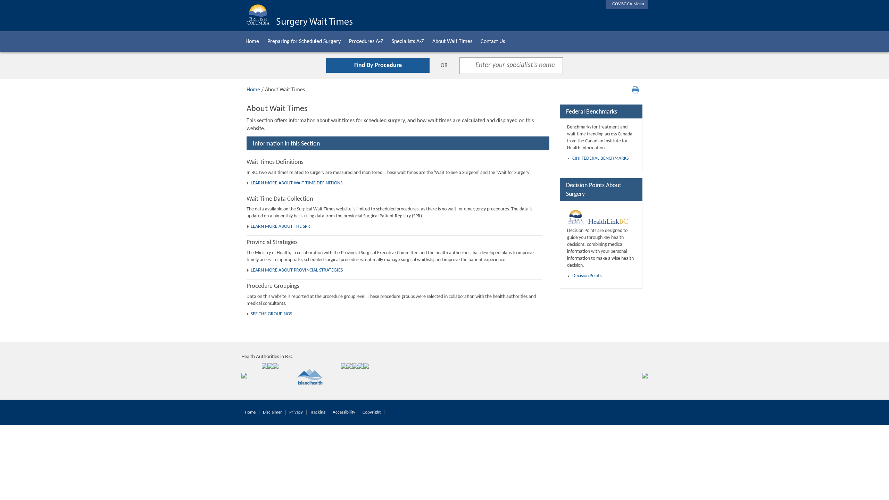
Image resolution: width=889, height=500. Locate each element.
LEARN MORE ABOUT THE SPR (280, 226)
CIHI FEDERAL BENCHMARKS (600, 158)
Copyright (372, 412)
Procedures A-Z (366, 41)
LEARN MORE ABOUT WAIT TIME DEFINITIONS (296, 183)
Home (252, 41)
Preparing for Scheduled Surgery (304, 41)
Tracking (317, 412)
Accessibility (344, 412)
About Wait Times (452, 41)
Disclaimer (272, 412)
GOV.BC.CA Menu (626, 4)
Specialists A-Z (408, 41)
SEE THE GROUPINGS (271, 314)
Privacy (296, 412)
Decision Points (586, 275)
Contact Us (493, 41)
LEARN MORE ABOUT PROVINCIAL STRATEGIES (297, 270)
